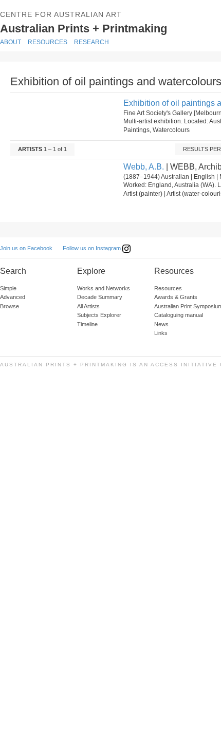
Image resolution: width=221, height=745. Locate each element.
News (161, 324)
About (10, 42)
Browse (9, 306)
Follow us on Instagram (92, 248)
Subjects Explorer (99, 315)
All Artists (88, 306)
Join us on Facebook (26, 248)
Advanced (12, 297)
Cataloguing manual (178, 315)
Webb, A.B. (143, 166)
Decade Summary (99, 297)
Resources (47, 42)
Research (91, 42)
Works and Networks (103, 288)
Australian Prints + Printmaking (106, 27)
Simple (8, 288)
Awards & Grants (175, 297)
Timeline (87, 324)
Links (161, 333)
